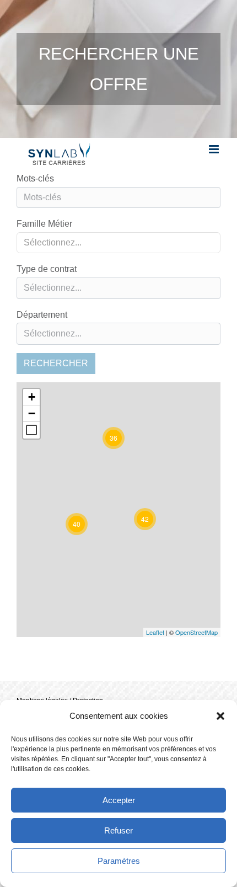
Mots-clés (35, 178)
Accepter (119, 800)
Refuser (118, 830)
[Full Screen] (31, 430)
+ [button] (31, 397)
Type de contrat (47, 269)
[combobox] (118, 242)
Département (42, 314)
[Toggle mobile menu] (214, 149)
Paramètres (119, 860)
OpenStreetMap (196, 632)
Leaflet (155, 632)
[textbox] (118, 288)
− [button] (31, 413)
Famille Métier (44, 223)
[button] (220, 716)
